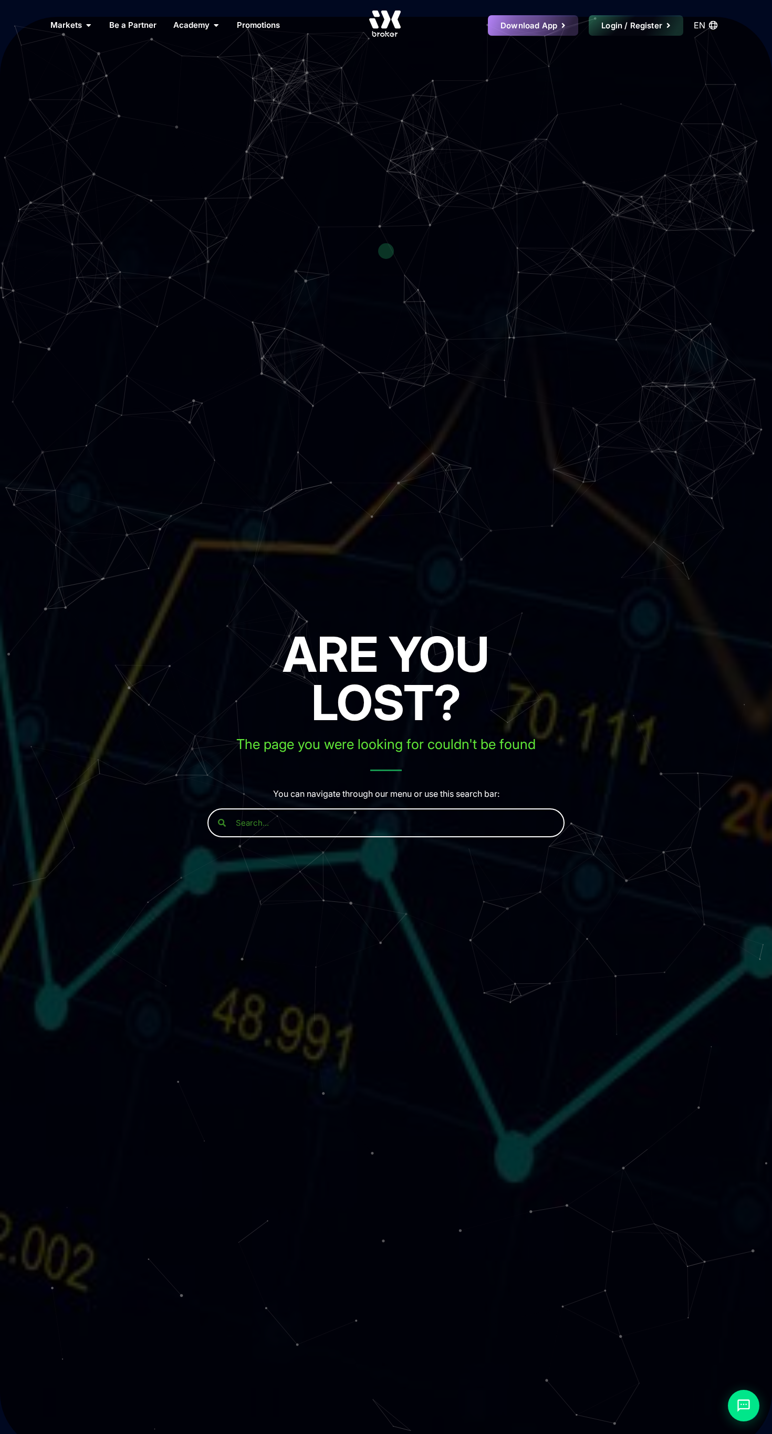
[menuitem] (707, 25)
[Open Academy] (216, 25)
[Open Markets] (88, 25)
